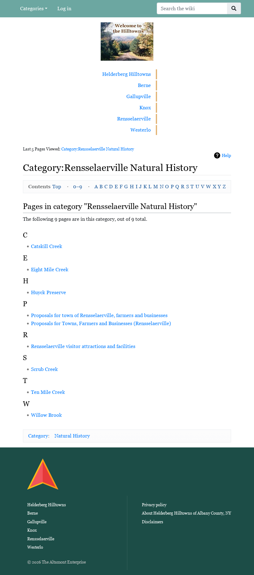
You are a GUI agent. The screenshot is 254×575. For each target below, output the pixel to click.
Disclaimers (152, 522)
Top (56, 186)
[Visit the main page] (127, 41)
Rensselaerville (134, 119)
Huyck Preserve (48, 292)
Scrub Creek (44, 369)
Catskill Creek (46, 246)
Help (226, 155)
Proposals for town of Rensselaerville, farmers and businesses (99, 315)
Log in (64, 8)
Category (38, 436)
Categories (32, 8)
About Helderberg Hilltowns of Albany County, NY (186, 513)
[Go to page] (234, 8)
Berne (144, 85)
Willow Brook (46, 415)
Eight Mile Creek (49, 269)
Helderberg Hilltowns (126, 74)
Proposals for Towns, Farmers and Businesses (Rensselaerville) (101, 323)
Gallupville (138, 96)
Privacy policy (154, 505)
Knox (145, 108)
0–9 (77, 186)
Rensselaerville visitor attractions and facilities (83, 346)
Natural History (72, 436)
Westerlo (140, 130)
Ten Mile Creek (48, 392)
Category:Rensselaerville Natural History (97, 149)
